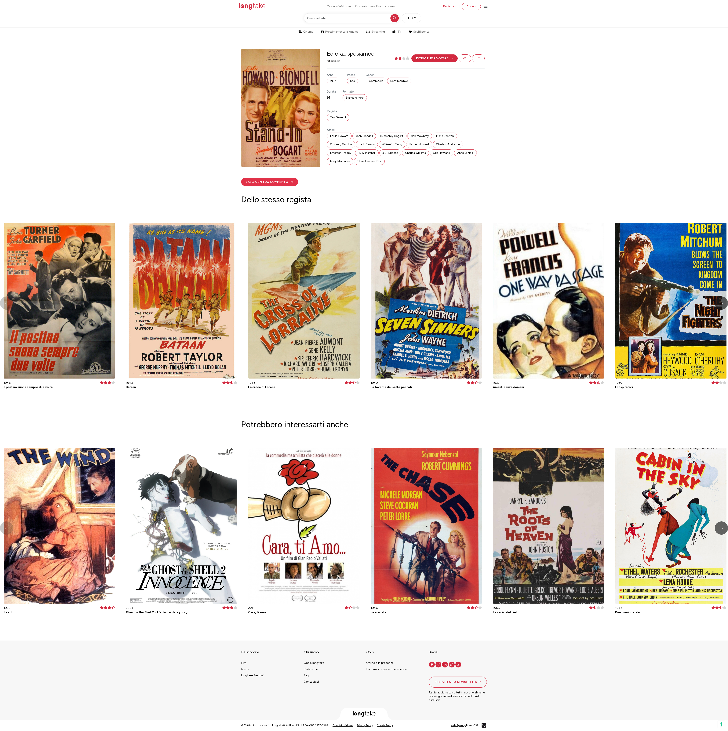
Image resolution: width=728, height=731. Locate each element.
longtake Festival (252, 675)
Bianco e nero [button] (355, 97)
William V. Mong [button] (392, 144)
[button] (434, 58)
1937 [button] (333, 81)
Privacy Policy (365, 725)
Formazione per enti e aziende (386, 669)
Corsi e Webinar (339, 6)
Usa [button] (352, 81)
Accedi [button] (471, 6)
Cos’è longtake (314, 663)
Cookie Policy (385, 725)
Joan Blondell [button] (364, 136)
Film (243, 663)
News (245, 669)
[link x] (458, 664)
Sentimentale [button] (399, 81)
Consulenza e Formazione (375, 6)
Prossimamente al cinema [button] (342, 31)
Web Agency (458, 725)
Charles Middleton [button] (448, 144)
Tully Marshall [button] (366, 153)
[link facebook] (432, 664)
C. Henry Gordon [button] (341, 144)
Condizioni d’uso (343, 725)
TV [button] (399, 31)
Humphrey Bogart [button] (391, 136)
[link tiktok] (452, 664)
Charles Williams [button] (415, 153)
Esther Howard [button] (419, 144)
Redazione (311, 669)
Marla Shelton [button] (445, 136)
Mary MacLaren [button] (340, 161)
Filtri (413, 18)
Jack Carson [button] (367, 144)
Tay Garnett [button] (338, 117)
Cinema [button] (308, 31)
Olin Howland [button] (441, 153)
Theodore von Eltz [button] (369, 161)
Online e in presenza (380, 663)
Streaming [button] (378, 31)
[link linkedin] (445, 664)
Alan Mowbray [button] (419, 136)
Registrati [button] (449, 6)
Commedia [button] (376, 81)
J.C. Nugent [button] (390, 153)
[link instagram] (438, 664)
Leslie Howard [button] (339, 136)
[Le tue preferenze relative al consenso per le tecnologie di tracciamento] (721, 724)
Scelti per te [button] (421, 31)
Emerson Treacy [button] (340, 153)
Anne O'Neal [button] (465, 153)
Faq (306, 675)
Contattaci (311, 681)
